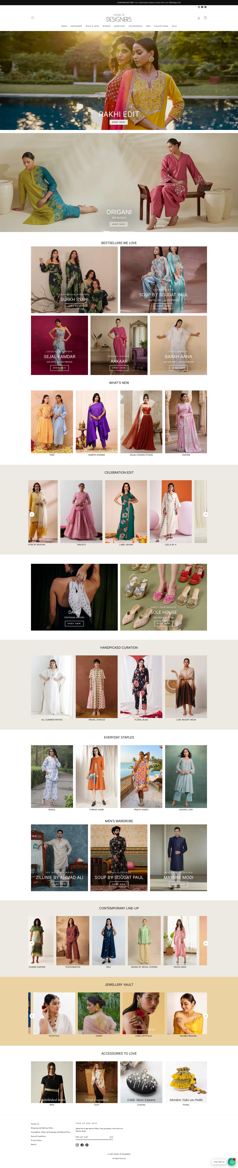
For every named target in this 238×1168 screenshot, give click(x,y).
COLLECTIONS (161, 26)
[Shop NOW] (59, 857)
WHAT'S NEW (92, 26)
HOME (64, 26)
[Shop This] (59, 345)
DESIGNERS (76, 26)
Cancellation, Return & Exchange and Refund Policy (50, 1132)
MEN (148, 26)
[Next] (205, 514)
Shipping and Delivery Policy (42, 1128)
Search (33, 1144)
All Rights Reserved (119, 1158)
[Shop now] (74, 279)
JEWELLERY (119, 26)
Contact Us (35, 1124)
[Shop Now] (74, 597)
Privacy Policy (36, 1140)
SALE (174, 26)
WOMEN (107, 26)
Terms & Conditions (38, 1136)
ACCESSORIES (136, 26)
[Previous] (32, 514)
